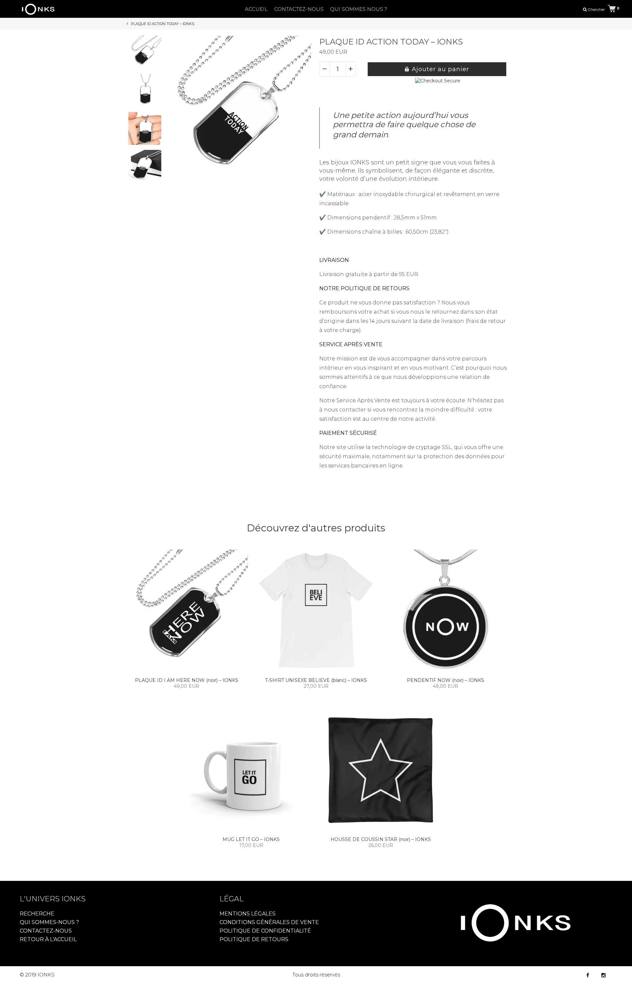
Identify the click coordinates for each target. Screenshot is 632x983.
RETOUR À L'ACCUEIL (48, 939)
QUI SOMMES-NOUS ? (49, 922)
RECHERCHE (37, 914)
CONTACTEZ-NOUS (299, 9)
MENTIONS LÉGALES (248, 914)
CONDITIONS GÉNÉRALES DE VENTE (269, 922)
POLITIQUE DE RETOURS (254, 939)
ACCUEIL (256, 9)
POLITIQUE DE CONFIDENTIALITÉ (265, 931)
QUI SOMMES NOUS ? (358, 9)
